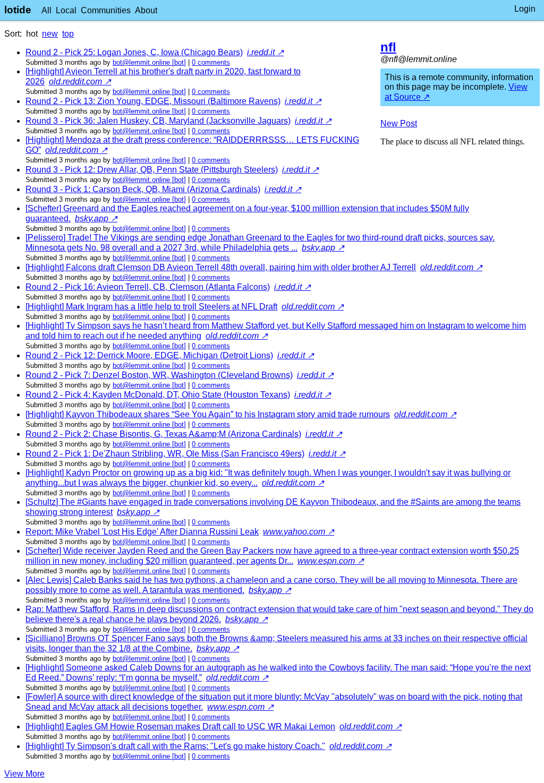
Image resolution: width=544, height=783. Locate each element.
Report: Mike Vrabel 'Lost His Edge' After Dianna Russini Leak (142, 531)
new (50, 33)
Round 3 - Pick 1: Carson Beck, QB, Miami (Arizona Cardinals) (143, 189)
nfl (388, 47)
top (68, 33)
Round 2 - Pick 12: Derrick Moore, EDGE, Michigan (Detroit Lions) (149, 355)
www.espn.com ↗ (331, 560)
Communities (106, 10)
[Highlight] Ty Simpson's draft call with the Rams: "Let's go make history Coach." (175, 746)
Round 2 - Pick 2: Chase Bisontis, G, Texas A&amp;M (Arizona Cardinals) (163, 433)
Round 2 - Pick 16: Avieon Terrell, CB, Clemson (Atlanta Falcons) (148, 286)
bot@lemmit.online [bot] (149, 62)
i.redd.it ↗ (265, 52)
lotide (17, 9)
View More (24, 773)
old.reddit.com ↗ (80, 81)
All (46, 10)
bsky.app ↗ (96, 218)
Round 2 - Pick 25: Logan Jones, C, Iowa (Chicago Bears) (134, 52)
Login (525, 8)
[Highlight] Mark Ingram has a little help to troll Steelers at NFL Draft (151, 306)
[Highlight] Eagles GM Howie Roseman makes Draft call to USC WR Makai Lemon (180, 726)
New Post (398, 123)
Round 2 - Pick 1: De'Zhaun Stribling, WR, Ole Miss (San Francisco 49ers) (165, 453)
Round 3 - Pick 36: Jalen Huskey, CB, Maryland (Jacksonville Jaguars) (158, 120)
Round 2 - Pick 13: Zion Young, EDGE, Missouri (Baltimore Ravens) (153, 101)
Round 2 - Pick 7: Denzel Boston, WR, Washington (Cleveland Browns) (159, 375)
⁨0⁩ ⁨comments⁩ (211, 62)
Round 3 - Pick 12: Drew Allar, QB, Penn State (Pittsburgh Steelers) (152, 169)
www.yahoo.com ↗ (298, 531)
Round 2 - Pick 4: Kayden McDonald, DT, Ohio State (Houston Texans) (158, 394)
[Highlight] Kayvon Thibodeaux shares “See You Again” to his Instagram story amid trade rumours (208, 414)
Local (66, 10)
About (146, 10)
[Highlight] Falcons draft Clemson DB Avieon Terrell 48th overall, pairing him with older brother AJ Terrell (221, 267)
